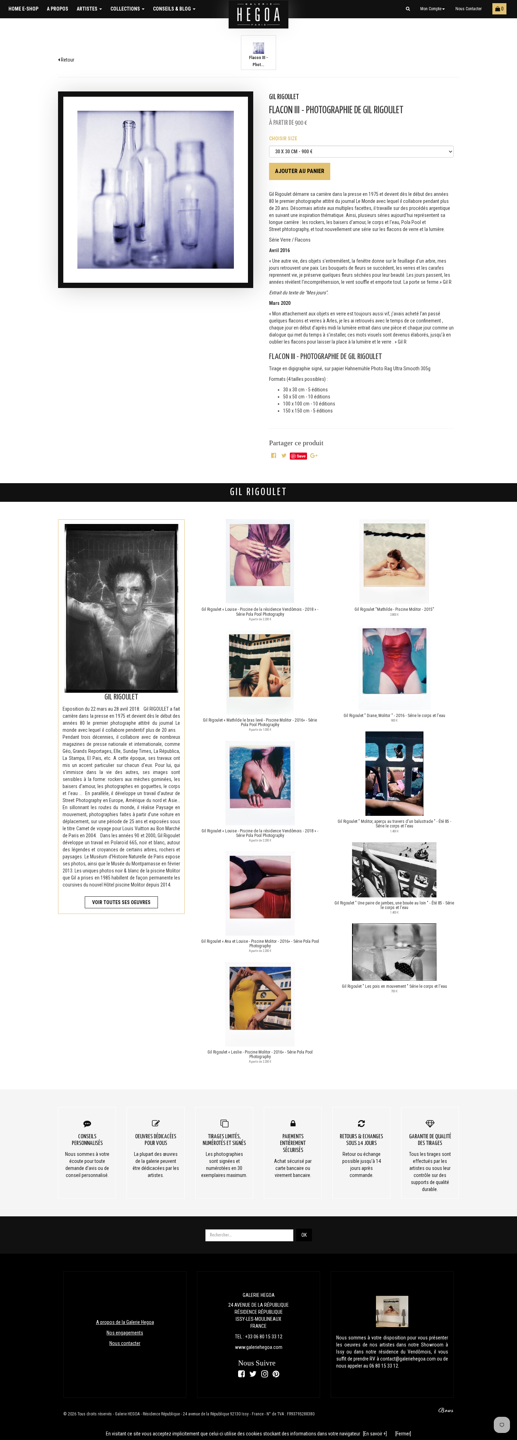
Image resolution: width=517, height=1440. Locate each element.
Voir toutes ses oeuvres (121, 902)
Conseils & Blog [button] (172, 9)
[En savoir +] (375, 1433)
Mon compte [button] (430, 8)
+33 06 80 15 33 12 (263, 1336)
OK (304, 1235)
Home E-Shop (23, 9)
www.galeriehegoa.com (258, 1347)
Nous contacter (468, 8)
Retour (67, 60)
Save (301, 456)
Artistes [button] (87, 9)
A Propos (57, 9)
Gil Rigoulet (284, 97)
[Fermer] (403, 1433)
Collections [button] (125, 9)
